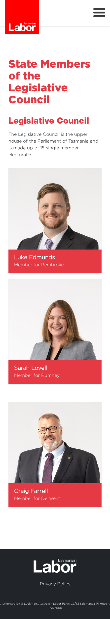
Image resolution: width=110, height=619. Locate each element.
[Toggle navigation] (99, 12)
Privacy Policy (55, 583)
